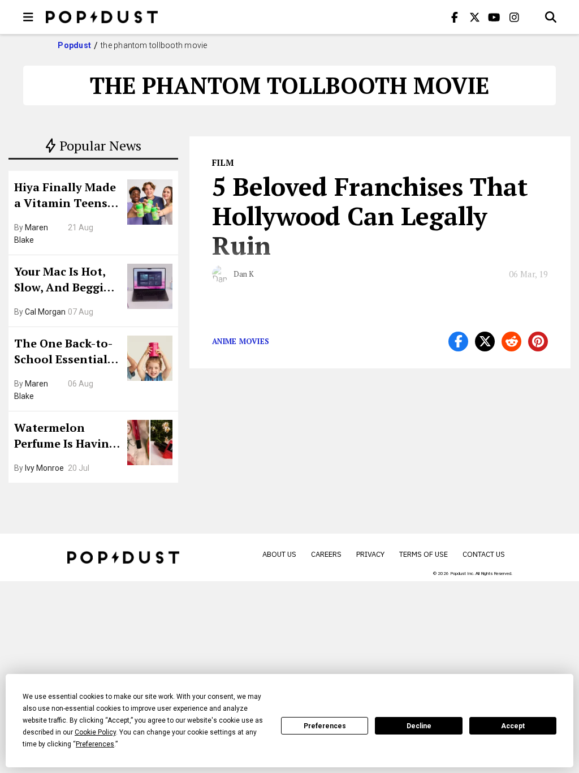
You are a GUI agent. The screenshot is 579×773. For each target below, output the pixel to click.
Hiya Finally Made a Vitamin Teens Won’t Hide (65, 196)
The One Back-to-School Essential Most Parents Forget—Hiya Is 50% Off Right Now (66, 353)
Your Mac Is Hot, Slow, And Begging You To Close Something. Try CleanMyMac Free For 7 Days (66, 281)
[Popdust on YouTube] (494, 17)
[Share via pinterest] (538, 341)
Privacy (370, 554)
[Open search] (551, 17)
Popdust (74, 45)
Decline (419, 726)
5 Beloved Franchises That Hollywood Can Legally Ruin (370, 215)
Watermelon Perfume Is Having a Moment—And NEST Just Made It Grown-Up (65, 437)
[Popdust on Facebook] (454, 17)
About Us (279, 554)
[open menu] (28, 17)
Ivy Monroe (44, 468)
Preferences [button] (95, 744)
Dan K (244, 274)
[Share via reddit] (511, 341)
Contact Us (484, 554)
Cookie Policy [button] (95, 732)
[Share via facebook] (458, 341)
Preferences (325, 726)
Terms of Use (423, 554)
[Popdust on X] (474, 17)
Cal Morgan (45, 311)
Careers (326, 554)
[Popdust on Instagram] (513, 17)
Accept (513, 726)
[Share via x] (485, 341)
